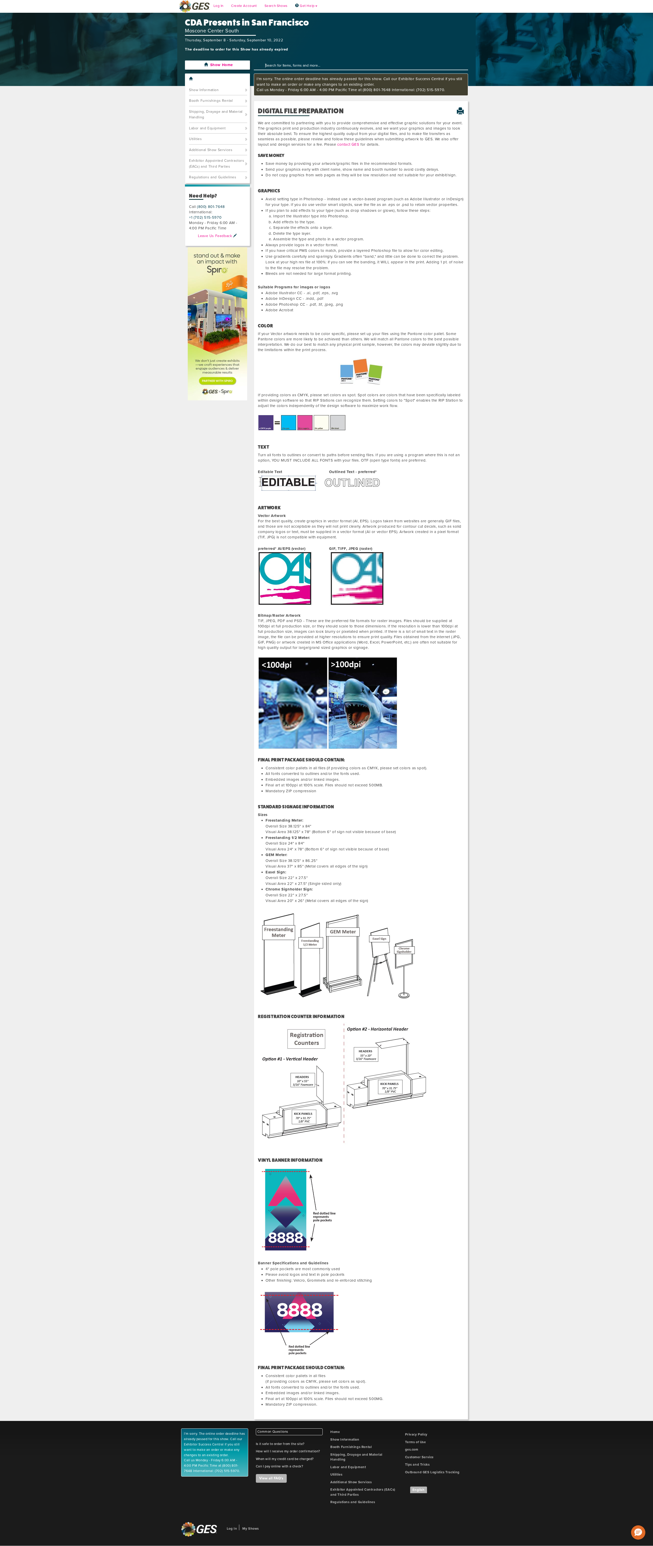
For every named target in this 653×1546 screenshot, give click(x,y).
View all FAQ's (271, 1478)
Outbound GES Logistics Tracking (432, 1472)
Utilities (195, 139)
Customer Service (419, 1457)
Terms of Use (415, 1442)
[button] (638, 1532)
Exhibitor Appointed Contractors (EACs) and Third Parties (216, 163)
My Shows (250, 1529)
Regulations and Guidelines (212, 177)
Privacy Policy (416, 1434)
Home (335, 1432)
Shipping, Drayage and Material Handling (216, 114)
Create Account (244, 6)
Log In (219, 6)
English (418, 1490)
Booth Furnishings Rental (211, 100)
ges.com (411, 1450)
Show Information (204, 90)
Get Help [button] (307, 6)
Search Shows (276, 6)
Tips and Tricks (417, 1465)
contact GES (348, 144)
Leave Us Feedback (215, 236)
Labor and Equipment (207, 128)
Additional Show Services (210, 150)
